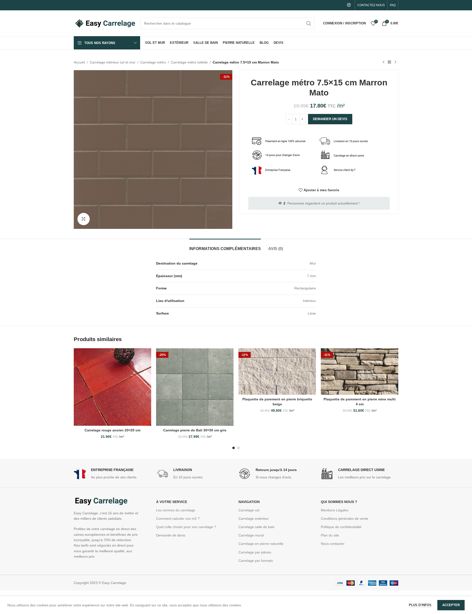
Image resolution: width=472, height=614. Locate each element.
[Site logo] (104, 23)
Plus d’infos (420, 605)
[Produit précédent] (383, 62)
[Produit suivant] (395, 62)
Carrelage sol (248, 510)
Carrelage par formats (255, 561)
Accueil (79, 62)
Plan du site (330, 535)
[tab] (225, 246)
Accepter (451, 605)
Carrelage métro (153, 62)
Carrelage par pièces (254, 552)
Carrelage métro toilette (189, 62)
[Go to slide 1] (233, 448)
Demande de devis (170, 535)
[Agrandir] (83, 219)
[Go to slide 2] (238, 448)
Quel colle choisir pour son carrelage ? (186, 527)
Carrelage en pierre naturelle (260, 544)
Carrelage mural (251, 535)
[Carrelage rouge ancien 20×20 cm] (112, 387)
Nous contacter (332, 544)
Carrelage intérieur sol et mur (112, 62)
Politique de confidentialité (341, 527)
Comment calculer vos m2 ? (178, 518)
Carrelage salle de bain (256, 527)
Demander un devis (330, 119)
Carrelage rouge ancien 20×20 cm (112, 430)
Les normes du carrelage (175, 510)
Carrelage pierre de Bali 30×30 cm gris (194, 430)
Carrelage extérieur (253, 518)
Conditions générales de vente (344, 518)
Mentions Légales (334, 510)
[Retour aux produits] (389, 62)
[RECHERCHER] (308, 23)
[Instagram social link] (349, 5)
